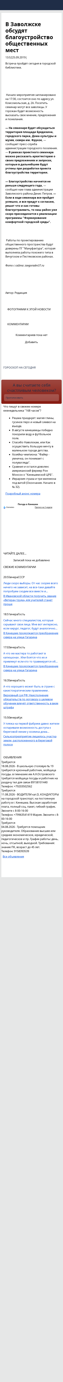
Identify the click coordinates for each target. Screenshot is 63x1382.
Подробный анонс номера (22, 493)
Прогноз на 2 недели (43, 507)
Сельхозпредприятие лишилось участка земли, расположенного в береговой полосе (29, 740)
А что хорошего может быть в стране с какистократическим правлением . (29, 688)
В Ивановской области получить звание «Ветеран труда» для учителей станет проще (29, 600)
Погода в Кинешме (28, 504)
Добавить (31, 342)
